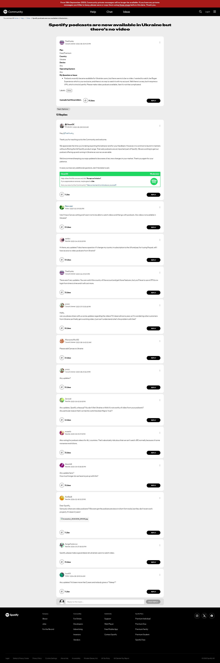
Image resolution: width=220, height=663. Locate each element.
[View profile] (62, 42)
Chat (110, 12)
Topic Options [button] (62, 109)
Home (16, 18)
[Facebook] (211, 616)
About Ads (64, 658)
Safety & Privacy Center (21, 658)
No (120, 659)
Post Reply (153, 602)
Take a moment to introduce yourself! (101, 185)
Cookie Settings (51, 658)
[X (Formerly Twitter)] (204, 616)
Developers (78, 624)
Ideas (126, 12)
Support (107, 618)
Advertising (78, 629)
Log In (207, 11)
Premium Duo (140, 624)
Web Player (109, 624)
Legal (7, 658)
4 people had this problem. (70, 100)
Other (28, 18)
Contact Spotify (110, 634)
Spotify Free (140, 639)
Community (15, 12)
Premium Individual (142, 618)
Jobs (44, 624)
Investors (77, 634)
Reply (153, 101)
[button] (160, 42)
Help (93, 12)
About (44, 618)
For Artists (77, 618)
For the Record (48, 629)
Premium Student (142, 634)
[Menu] (215, 11)
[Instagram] (197, 616)
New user (69, 206)
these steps (124, 5)
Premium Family (141, 629)
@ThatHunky (68, 133)
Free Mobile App (111, 629)
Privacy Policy (37, 658)
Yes (131, 659)
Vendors (76, 639)
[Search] (200, 11)
